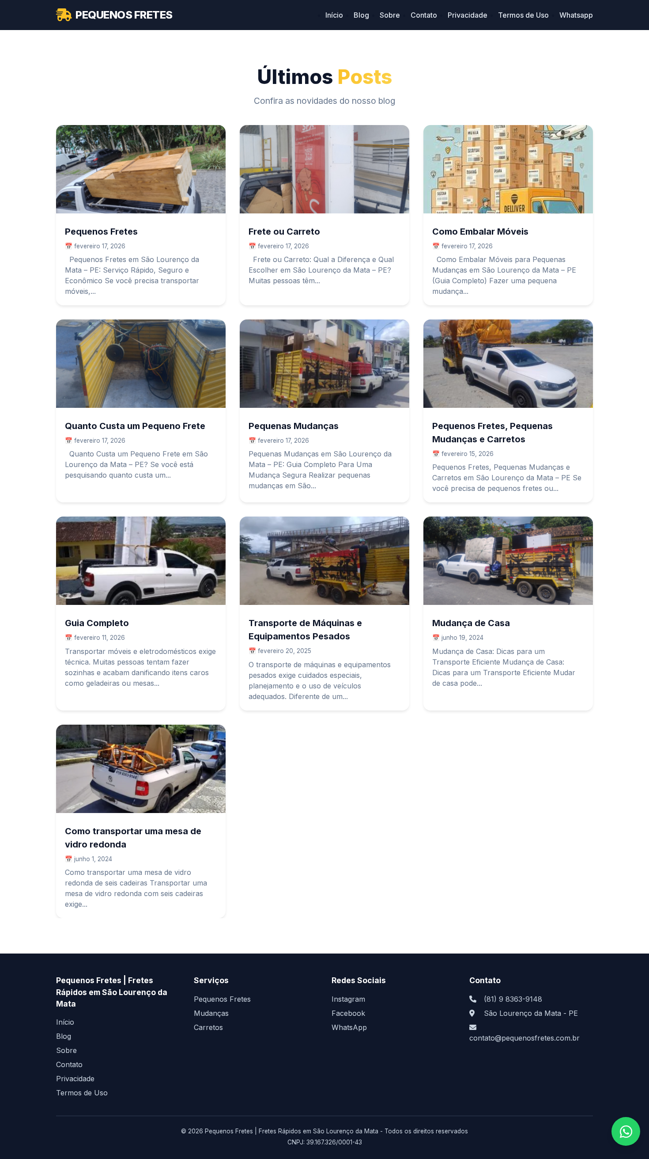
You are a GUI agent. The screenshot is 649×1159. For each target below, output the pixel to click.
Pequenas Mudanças (294, 426)
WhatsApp (349, 1027)
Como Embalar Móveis (480, 231)
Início (334, 15)
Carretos (208, 1027)
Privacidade (467, 15)
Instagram (348, 999)
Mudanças (211, 1013)
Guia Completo (97, 623)
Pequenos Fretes (101, 231)
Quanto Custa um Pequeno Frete (135, 426)
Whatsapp (576, 15)
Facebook (348, 1013)
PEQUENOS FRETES (124, 14)
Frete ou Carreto (284, 231)
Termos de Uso (523, 15)
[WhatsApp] (625, 1131)
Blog (361, 15)
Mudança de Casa (471, 623)
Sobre (390, 15)
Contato (424, 15)
